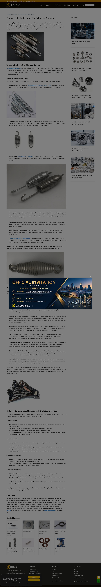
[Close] (90, 276)
